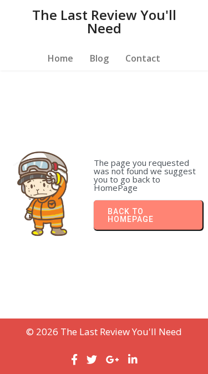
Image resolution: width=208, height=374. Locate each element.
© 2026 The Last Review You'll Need (104, 331)
